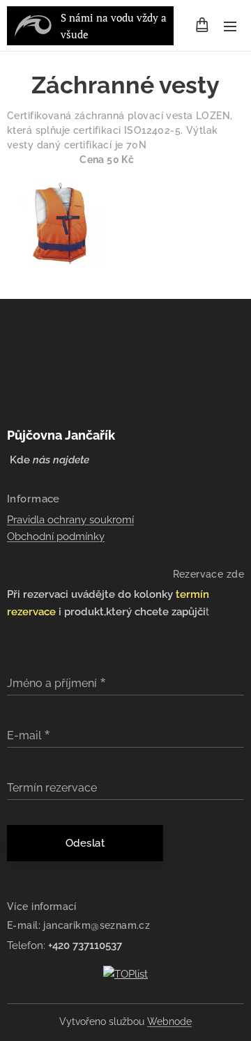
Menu (230, 26)
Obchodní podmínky (56, 536)
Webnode (169, 1021)
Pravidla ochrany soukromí (70, 520)
